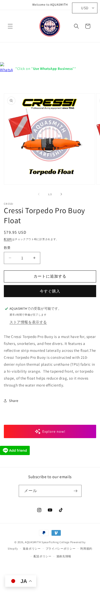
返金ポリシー (32, 548)
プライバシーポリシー (61, 548)
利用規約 (86, 548)
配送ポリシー (43, 556)
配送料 (8, 239)
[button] (10, 26)
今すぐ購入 (50, 291)
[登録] (75, 491)
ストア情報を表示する (28, 322)
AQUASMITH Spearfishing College (47, 542)
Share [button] (13, 400)
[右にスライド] (61, 194)
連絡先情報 (64, 556)
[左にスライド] (38, 194)
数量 (7, 248)
